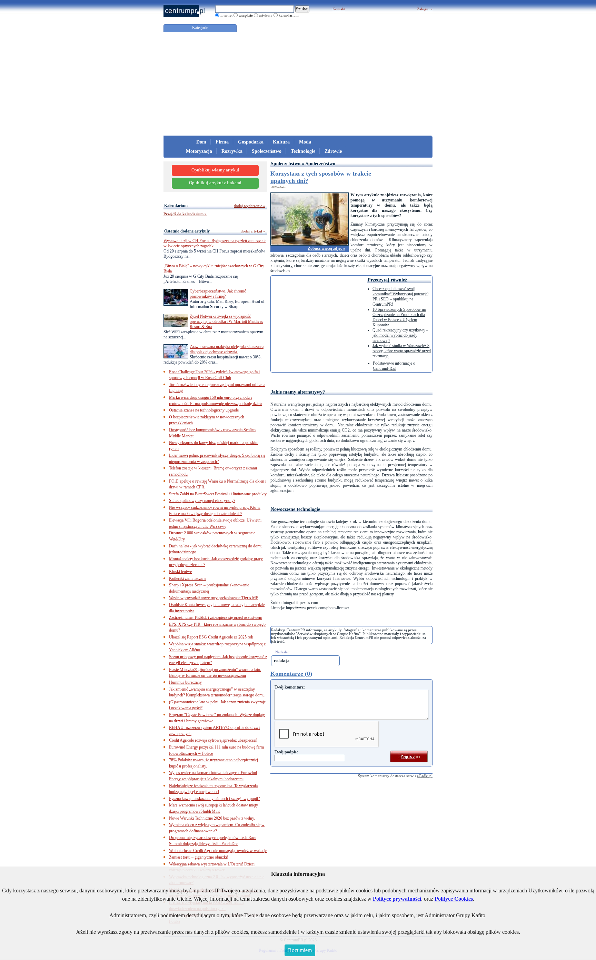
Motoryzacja (199, 151)
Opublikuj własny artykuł (215, 170)
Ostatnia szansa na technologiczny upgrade (204, 410)
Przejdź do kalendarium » (185, 214)
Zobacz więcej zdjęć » (326, 248)
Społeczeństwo (266, 151)
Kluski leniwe (180, 571)
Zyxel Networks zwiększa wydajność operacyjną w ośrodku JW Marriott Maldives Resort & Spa (226, 321)
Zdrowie (333, 151)
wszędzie (246, 15)
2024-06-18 (278, 187)
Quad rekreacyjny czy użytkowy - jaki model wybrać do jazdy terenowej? (400, 335)
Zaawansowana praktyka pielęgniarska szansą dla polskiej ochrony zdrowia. (227, 349)
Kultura (281, 142)
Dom (201, 142)
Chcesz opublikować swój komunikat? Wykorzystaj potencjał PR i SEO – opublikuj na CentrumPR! (400, 296)
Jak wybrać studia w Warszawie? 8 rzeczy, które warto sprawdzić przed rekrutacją (401, 350)
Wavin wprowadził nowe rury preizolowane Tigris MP (213, 597)
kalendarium (289, 15)
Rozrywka (231, 151)
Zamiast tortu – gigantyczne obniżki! (198, 857)
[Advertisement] (298, 84)
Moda (305, 142)
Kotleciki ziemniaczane (187, 578)
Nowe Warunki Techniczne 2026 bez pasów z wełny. (212, 818)
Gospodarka (251, 142)
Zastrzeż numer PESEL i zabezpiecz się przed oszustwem (215, 617)
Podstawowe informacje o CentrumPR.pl (394, 366)
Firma (222, 142)
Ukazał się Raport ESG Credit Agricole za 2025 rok (211, 637)
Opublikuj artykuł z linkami (215, 182)
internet (226, 15)
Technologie (303, 151)
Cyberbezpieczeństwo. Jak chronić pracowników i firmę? (218, 294)
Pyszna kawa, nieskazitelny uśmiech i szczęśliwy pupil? (214, 798)
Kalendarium (176, 205)
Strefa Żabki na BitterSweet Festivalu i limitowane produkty (218, 494)
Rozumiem (300, 950)
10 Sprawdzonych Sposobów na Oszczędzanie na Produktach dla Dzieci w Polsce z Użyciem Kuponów (399, 317)
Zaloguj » (425, 9)
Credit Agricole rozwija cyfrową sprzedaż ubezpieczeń (213, 740)
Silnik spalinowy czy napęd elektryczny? (202, 500)
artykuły (265, 15)
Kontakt (338, 9)
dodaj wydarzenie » (249, 206)
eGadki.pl (425, 776)
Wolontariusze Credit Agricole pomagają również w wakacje (218, 850)
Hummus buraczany (185, 682)
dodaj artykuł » (253, 231)
